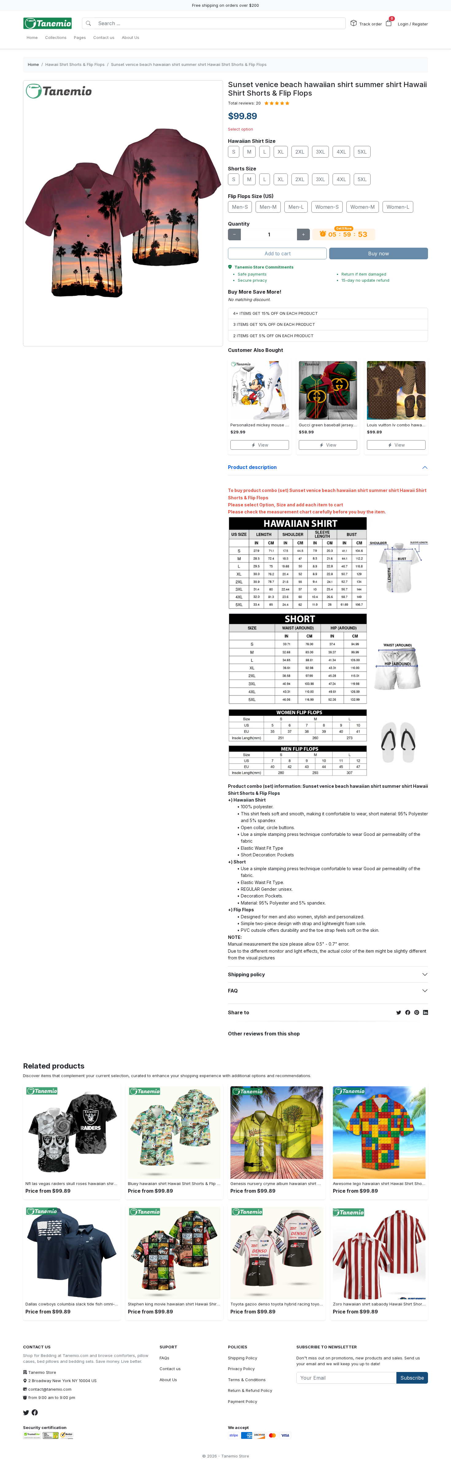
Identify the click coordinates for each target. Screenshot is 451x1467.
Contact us (170, 1368)
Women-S (327, 207)
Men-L (296, 207)
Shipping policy (246, 974)
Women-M (362, 207)
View (263, 445)
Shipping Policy (242, 1357)
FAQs (164, 1357)
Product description (252, 467)
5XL (362, 152)
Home (33, 64)
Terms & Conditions (247, 1379)
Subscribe (412, 1378)
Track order (370, 23)
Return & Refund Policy (250, 1390)
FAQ (233, 991)
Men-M (268, 207)
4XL (341, 152)
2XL (299, 152)
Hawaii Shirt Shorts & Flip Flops (75, 64)
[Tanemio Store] (47, 23)
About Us (168, 1379)
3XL (320, 152)
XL (281, 152)
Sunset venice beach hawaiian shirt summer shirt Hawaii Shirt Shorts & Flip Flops (189, 64)
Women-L (398, 207)
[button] (389, 23)
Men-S (240, 207)
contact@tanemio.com (49, 1389)
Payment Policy (242, 1401)
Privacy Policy (241, 1368)
